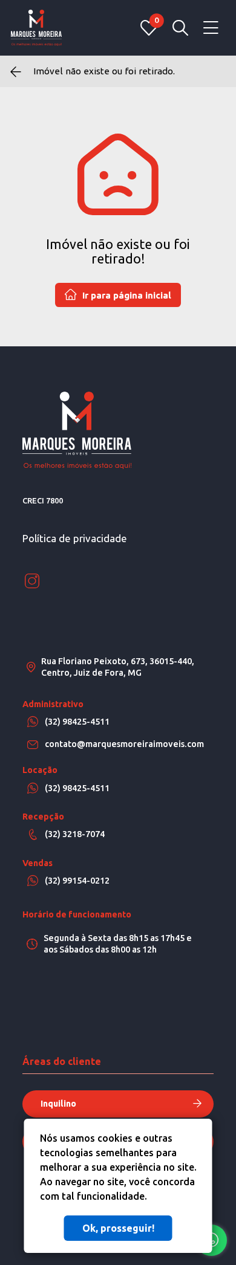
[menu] (210, 28)
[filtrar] (180, 28)
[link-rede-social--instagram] (32, 581)
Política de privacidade (74, 538)
